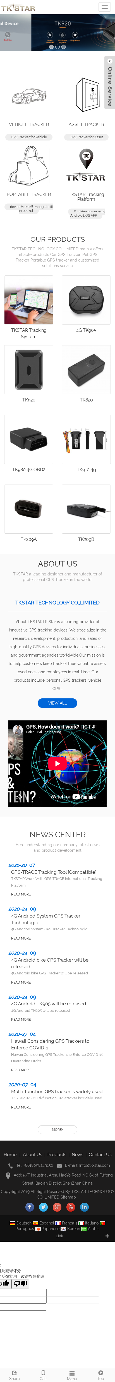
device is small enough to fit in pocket (31, 208)
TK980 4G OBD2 (28, 469)
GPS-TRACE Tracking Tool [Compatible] (53, 872)
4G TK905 (86, 330)
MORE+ (57, 1130)
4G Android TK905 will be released (48, 1003)
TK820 (86, 400)
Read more (21, 894)
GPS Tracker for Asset (86, 137)
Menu (72, 1379)
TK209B (86, 539)
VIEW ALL (57, 703)
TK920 (28, 400)
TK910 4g (86, 469)
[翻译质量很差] (20, 1284)
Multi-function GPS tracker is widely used (57, 1091)
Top (100, 1378)
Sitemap (68, 1197)
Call (43, 1378)
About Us (32, 1154)
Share (14, 1378)
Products (56, 1154)
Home (10, 1154)
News (77, 1154)
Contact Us (100, 1154)
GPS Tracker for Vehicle (29, 137)
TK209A (29, 539)
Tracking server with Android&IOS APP (87, 213)
